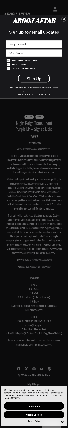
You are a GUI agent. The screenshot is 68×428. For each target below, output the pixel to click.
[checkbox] (34, 60)
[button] (64, 19)
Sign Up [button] (34, 78)
